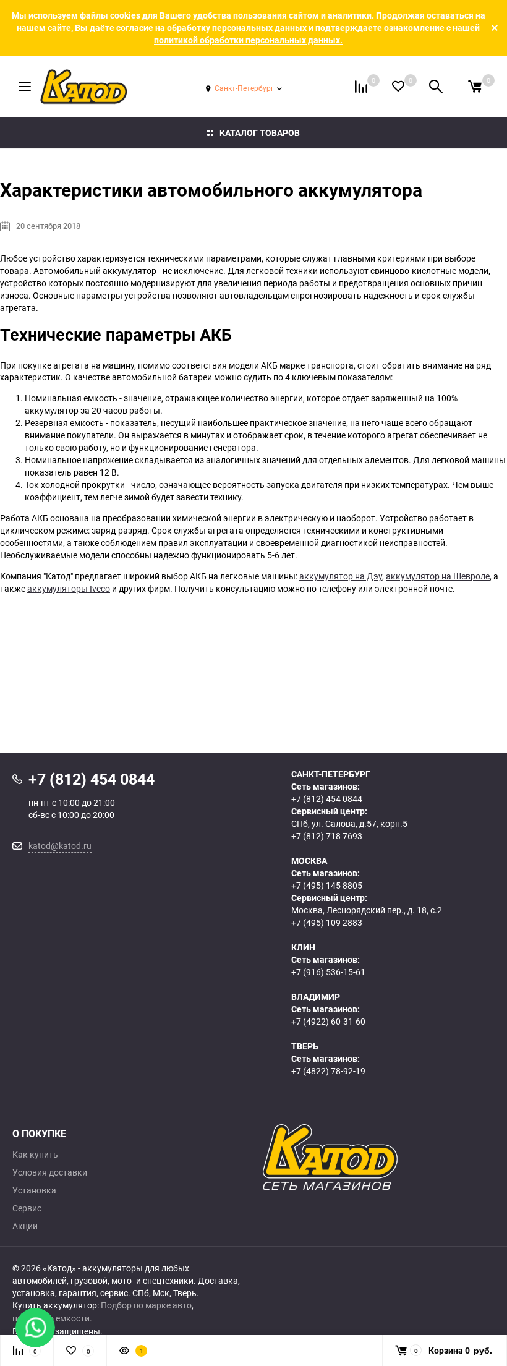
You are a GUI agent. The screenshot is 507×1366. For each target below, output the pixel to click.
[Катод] (379, 1158)
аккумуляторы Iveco (68, 588)
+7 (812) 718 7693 (326, 836)
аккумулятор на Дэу (340, 576)
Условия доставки (49, 1172)
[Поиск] (436, 86)
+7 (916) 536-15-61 (328, 972)
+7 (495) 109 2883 (326, 922)
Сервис (26, 1208)
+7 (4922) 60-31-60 (328, 1021)
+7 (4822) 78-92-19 (328, 1071)
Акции (25, 1226)
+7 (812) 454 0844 (326, 799)
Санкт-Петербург (244, 88)
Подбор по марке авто (146, 1305)
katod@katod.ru (60, 846)
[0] (474, 86)
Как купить (35, 1154)
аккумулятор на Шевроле (438, 576)
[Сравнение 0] (361, 86)
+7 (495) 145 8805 (326, 885)
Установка (34, 1190)
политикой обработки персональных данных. (248, 40)
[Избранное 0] (398, 86)
